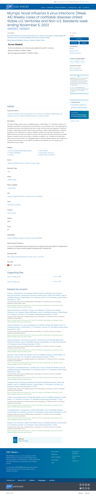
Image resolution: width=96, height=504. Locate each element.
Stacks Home (55, 451)
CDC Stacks (11, 452)
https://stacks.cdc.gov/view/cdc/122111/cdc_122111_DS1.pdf (25, 257)
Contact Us (75, 461)
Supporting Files (74, 51)
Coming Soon (72, 7)
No (82, 62)
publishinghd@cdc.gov (76, 70)
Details (72, 48)
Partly (77, 62)
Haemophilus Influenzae (46, 153)
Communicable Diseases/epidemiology (20, 151)
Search (86, 7)
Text (9, 171)
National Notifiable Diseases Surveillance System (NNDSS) (25, 196)
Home (43, 7)
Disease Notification (15, 153)
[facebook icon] (80, 485)
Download (56, 276)
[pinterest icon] (83, 488)
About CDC (22, 480)
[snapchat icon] (86, 488)
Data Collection (43, 151)
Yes (72, 62)
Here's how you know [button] (84, 1)
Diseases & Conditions (14, 205)
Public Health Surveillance (47, 155)
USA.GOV (87, 493)
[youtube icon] (80, 488)
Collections (50, 7)
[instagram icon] (86, 485)
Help (79, 7)
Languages (41, 480)
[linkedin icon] (88, 485)
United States (12, 188)
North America (12, 213)
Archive (51, 480)
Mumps (11, 155)
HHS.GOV (80, 493)
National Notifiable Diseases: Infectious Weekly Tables (28, 40)
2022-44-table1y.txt (13, 282)
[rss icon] (88, 488)
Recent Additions (60, 7)
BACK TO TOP (75, 121)
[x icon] (83, 485)
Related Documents (75, 53)
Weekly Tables (12, 180)
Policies (31, 480)
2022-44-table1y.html (14, 277)
